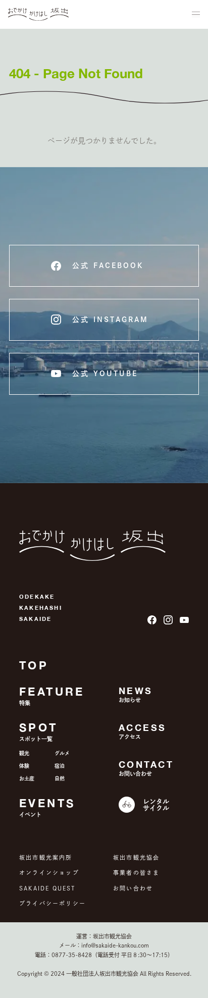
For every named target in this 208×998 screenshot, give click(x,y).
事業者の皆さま (136, 872)
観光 (24, 753)
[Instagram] (168, 619)
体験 (24, 765)
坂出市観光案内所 (46, 857)
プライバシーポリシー (52, 903)
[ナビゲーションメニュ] (196, 15)
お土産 (26, 778)
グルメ (62, 753)
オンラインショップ (49, 872)
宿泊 (60, 765)
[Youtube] (184, 620)
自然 (60, 778)
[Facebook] (152, 619)
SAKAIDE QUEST (47, 888)
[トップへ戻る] (38, 14)
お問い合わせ (133, 888)
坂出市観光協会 (136, 857)
